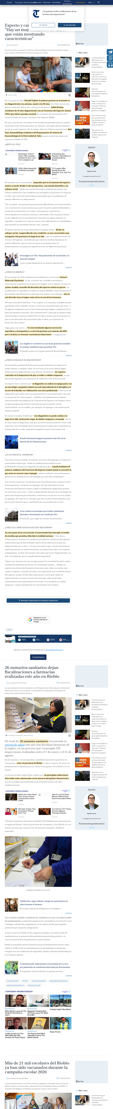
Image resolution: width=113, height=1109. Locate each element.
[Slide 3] (93, 185)
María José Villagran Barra (19, 1078)
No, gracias (43, 25)
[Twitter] (38, 640)
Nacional (37, 2)
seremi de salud (14, 744)
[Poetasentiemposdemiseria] (91, 159)
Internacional (28, 2)
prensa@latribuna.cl (54, 650)
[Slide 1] (89, 185)
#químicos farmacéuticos (15, 985)
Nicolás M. (14, 45)
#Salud (9, 630)
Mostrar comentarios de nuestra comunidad (39, 600)
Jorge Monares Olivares (19, 683)
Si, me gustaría (70, 25)
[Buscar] (101, 2)
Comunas (19, 2)
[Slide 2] (91, 185)
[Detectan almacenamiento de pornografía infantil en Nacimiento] (83, 92)
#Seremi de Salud (12, 981)
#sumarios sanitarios (39, 981)
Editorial (46, 2)
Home (9, 2)
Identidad (56, 2)
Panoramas (81, 2)
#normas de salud (34, 985)
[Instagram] (51, 640)
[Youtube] (65, 640)
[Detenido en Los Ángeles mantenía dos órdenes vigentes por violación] (83, 133)
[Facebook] (25, 640)
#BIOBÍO (25, 981)
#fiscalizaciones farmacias (58, 981)
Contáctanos (38, 657)
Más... (91, 2)
